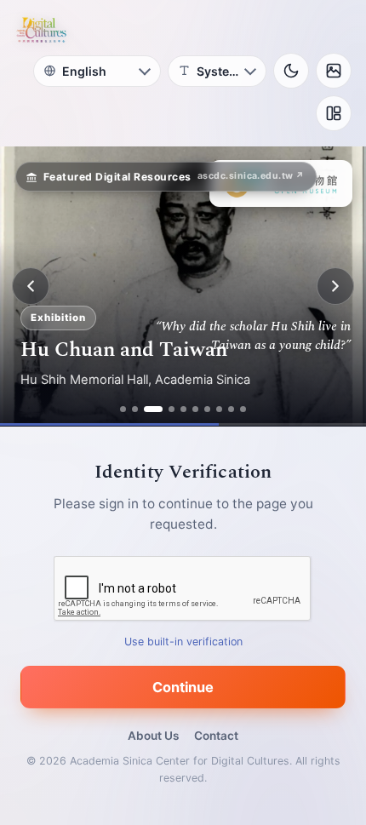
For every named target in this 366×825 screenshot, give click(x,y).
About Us (153, 735)
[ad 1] (123, 409)
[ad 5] (183, 409)
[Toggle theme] (291, 71)
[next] (335, 286)
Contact (216, 735)
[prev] (30, 286)
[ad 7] (207, 409)
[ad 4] (171, 409)
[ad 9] (231, 409)
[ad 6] (195, 409)
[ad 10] (243, 409)
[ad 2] (135, 409)
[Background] (334, 71)
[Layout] (334, 113)
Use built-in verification (183, 641)
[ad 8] (219, 409)
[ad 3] (153, 409)
